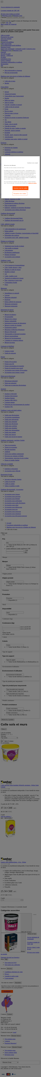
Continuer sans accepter (32, 162)
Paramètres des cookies (20, 193)
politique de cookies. (32, 183)
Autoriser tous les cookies (20, 188)
